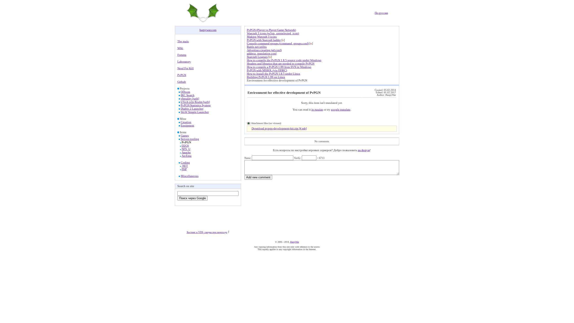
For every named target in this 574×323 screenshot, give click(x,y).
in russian (317, 109)
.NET (185, 166)
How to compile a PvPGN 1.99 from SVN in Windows (279, 67)
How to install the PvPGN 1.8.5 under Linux (273, 73)
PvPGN (181, 75)
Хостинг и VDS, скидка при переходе (207, 232)
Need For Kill (185, 68)
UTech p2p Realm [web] (195, 102)
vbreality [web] (190, 98)
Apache (186, 152)
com (213, 30)
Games (185, 135)
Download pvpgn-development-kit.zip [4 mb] (279, 128)
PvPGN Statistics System (196, 105)
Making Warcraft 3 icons (262, 36)
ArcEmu (186, 155)
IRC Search (187, 95)
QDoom (185, 92)
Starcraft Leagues (257, 57)
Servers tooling (190, 139)
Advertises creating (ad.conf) (264, 50)
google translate (340, 109)
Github (181, 81)
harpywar (205, 30)
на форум (364, 150)
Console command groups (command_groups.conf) (278, 43)
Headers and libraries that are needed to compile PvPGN (280, 63)
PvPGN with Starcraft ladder (264, 40)
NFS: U (186, 149)
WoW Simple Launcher (195, 112)
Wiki (180, 48)
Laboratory (184, 61)
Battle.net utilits (257, 46)
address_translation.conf (261, 53)
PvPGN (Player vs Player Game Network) (271, 30)
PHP (184, 169)
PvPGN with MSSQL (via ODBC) (267, 70)
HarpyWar (294, 242)
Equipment (187, 125)
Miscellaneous (189, 176)
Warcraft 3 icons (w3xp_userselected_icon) (273, 33)
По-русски (381, 13)
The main (183, 41)
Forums (181, 55)
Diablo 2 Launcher (192, 108)
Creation (186, 122)
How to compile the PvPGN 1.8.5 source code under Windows (284, 60)
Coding (185, 162)
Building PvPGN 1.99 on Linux (266, 77)
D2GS (185, 145)
